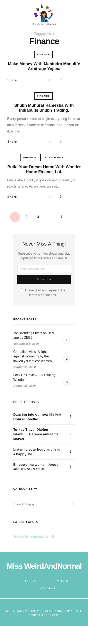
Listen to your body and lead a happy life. (37, 452)
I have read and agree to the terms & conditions (45, 293)
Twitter (61, 581)
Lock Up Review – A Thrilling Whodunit (34, 377)
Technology (53, 157)
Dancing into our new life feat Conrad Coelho (37, 417)
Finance (43, 54)
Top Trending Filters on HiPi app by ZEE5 (33, 335)
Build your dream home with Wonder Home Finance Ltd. (44, 169)
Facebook (33, 581)
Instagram (46, 588)
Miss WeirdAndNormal (44, 566)
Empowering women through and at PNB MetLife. (37, 467)
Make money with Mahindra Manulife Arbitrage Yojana (44, 66)
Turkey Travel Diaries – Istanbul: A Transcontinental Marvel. (36, 434)
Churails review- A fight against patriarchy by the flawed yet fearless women (32, 356)
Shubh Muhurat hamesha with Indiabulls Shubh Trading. (44, 107)
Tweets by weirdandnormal (33, 536)
